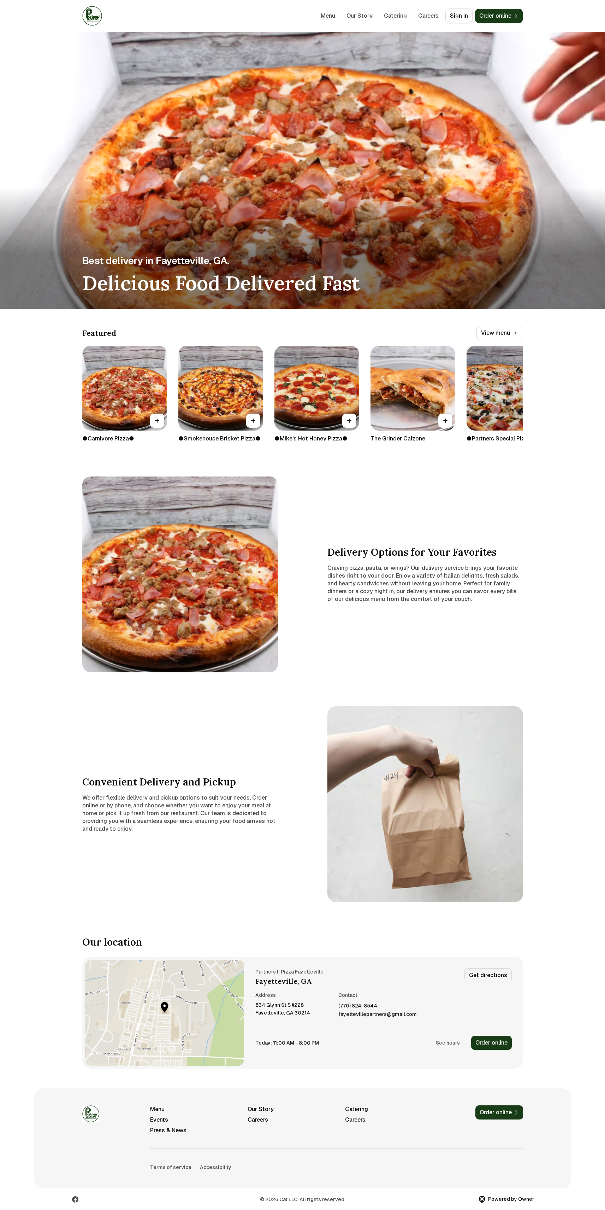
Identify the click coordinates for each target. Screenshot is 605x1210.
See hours (448, 1043)
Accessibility (215, 1167)
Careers (428, 15)
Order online (491, 1042)
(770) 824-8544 (357, 1006)
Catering (395, 15)
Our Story (359, 15)
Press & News (168, 1130)
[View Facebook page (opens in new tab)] (75, 1199)
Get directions (488, 975)
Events (159, 1119)
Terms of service (170, 1167)
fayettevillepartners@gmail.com (377, 1014)
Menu (328, 15)
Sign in (459, 15)
